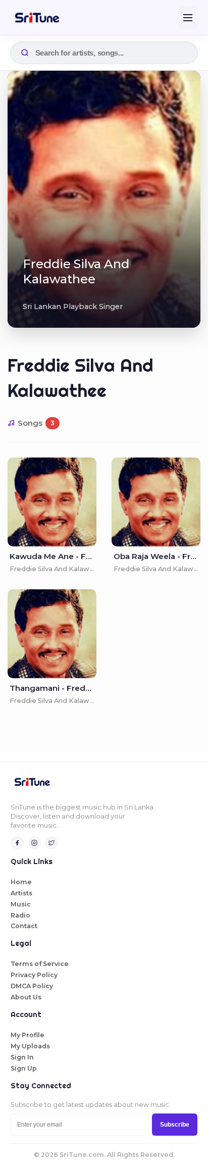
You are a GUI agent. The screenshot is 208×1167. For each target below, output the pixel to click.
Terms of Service (40, 964)
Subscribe (174, 1124)
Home (21, 882)
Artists (21, 893)
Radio (20, 915)
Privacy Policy (34, 975)
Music (21, 904)
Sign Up (24, 1068)
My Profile (27, 1035)
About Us (26, 997)
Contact (24, 926)
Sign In (22, 1057)
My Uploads (30, 1046)
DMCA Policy (32, 986)
